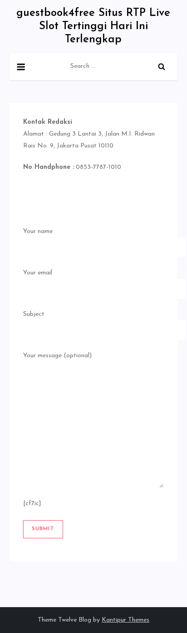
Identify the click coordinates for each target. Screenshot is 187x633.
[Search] (161, 66)
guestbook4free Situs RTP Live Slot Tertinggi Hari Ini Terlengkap (93, 26)
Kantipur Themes (125, 620)
